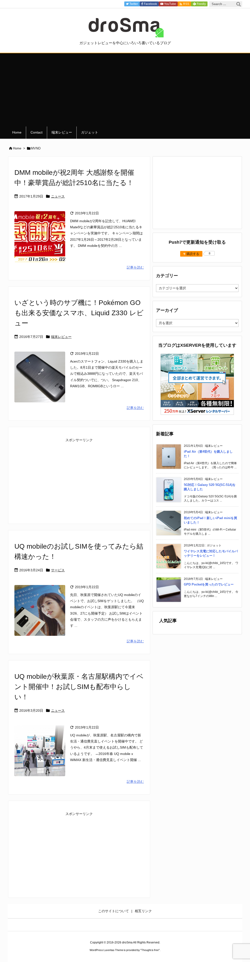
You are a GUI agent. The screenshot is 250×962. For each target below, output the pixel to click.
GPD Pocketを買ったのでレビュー (209, 584)
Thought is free (150, 950)
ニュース (58, 196)
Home (17, 148)
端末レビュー (61, 337)
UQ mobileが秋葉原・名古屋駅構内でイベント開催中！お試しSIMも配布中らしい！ (79, 687)
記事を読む (135, 267)
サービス (58, 570)
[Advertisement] (125, 90)
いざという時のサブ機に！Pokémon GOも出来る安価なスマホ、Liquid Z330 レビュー (79, 313)
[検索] (238, 4)
